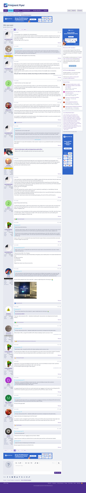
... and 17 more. (65, 129)
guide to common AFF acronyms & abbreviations (71, 77)
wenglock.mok (65, 126)
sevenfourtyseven (66, 128)
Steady (75, 121)
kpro (75, 116)
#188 (60, 177)
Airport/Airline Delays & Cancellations (72, 104)
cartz (64, 121)
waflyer (68, 117)
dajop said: (17, 398)
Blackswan (68, 124)
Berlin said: (17, 441)
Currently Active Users (68, 113)
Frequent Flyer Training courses (72, 57)
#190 (60, 222)
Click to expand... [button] (38, 139)
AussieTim (75, 124)
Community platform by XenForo (43, 485)
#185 (60, 102)
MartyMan (68, 115)
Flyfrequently (78, 126)
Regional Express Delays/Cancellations (73, 106)
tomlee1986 (69, 118)
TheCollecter (72, 123)
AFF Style (6, 483)
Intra (66, 121)
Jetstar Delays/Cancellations (71, 102)
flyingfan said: (17, 271)
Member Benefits (37, 10)
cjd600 (69, 116)
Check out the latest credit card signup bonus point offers (28, 149)
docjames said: (17, 328)
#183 (60, 61)
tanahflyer (73, 118)
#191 (60, 245)
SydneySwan (69, 120)
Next (25, 29)
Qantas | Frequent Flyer (69, 89)
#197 (60, 377)
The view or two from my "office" (72, 97)
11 (16, 29)
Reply (60, 43)
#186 (60, 126)
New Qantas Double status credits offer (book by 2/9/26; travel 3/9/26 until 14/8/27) (72, 85)
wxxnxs (77, 116)
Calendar (16, 12)
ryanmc (74, 122)
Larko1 (64, 115)
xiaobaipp (77, 117)
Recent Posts (66, 82)
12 (18, 29)
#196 (60, 361)
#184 (60, 80)
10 (14, 29)
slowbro (64, 118)
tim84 (71, 128)
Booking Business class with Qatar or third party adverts (73, 92)
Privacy (65, 483)
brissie (71, 124)
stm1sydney (74, 120)
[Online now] (8, 383)
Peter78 (78, 120)
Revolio (69, 121)
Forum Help (70, 483)
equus (68, 123)
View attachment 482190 (19, 314)
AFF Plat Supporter (9, 278)
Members (21, 12)
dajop (72, 127)
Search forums (11, 12)
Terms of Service (60, 483)
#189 (60, 200)
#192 (60, 268)
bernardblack (68, 127)
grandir (76, 123)
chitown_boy (65, 122)
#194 (60, 325)
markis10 (74, 117)
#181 (60, 32)
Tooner (64, 124)
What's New (16, 10)
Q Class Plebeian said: (19, 247)
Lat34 (71, 115)
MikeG (5, 27)
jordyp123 (65, 123)
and (20, 219)
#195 (60, 344)
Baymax (75, 127)
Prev (6, 29)
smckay (72, 116)
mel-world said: (18, 48)
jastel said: (17, 128)
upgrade (76, 58)
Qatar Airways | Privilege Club (70, 95)
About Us (49, 483)
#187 (60, 158)
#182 (60, 46)
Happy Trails (70, 122)
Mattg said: (17, 309)
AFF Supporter (9, 56)
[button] (20, 10)
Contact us (54, 483)
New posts (5, 12)
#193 (60, 306)
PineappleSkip (78, 118)
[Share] (58, 32)
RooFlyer (65, 117)
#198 (60, 395)
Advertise (78, 483)
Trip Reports (67, 100)
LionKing (77, 122)
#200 (60, 428)
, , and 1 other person (26, 341)
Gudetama (65, 120)
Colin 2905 (74, 126)
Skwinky (79, 123)
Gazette (45, 10)
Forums (10, 10)
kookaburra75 (75, 115)
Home (5, 10)
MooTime (72, 121)
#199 (60, 409)
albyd (71, 117)
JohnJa (70, 126)
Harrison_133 (65, 116)
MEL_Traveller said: (18, 431)
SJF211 (64, 127)
